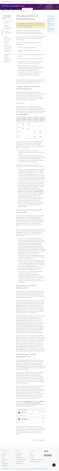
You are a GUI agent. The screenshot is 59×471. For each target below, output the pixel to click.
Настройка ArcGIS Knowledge (7, 22)
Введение (11, 8)
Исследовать (18, 8)
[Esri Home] (46, 451)
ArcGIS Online (19, 453)
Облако (27, 1)
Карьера (32, 455)
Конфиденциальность (22, 468)
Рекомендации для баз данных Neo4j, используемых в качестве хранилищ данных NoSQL (8, 48)
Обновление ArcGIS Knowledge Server (8, 33)
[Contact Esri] (51, 455)
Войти (50, 1)
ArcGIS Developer (20, 461)
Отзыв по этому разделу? (39, 440)
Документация (5, 465)
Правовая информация (43, 468)
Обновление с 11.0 (51, 25)
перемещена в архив (34, 23)
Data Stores (22, 1)
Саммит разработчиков (35, 461)
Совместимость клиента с (51, 20)
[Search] (47, 2)
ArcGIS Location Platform (21, 459)
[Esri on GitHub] (49, 455)
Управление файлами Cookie (33, 468)
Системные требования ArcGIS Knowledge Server (8, 27)
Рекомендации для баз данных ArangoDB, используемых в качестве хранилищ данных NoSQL (8, 58)
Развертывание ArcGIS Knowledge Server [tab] (6, 17)
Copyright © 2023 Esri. (6, 468)
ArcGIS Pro (18, 455)
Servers (17, 1)
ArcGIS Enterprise (6, 1)
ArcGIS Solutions (19, 463)
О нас (31, 453)
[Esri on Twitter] (45, 455)
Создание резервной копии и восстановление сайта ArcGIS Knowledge (8, 39)
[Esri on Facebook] (47, 455)
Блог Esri (32, 457)
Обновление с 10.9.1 (51, 30)
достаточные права (27, 381)
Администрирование (27, 8)
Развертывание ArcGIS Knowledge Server (20, 11)
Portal (14, 1)
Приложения (33, 1)
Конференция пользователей (36, 459)
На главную (5, 8)
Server (3, 457)
